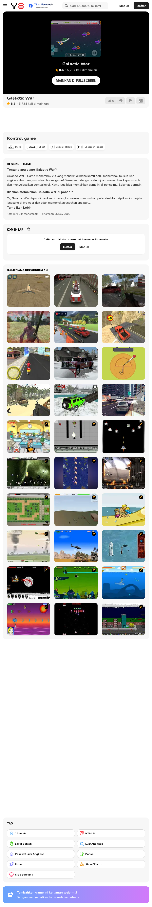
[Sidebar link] (5, 6)
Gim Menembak (28, 213)
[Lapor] (130, 100)
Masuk (124, 6)
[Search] (65, 5)
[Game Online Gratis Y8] (17, 6)
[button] (19, 207)
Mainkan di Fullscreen (76, 81)
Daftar (141, 6)
